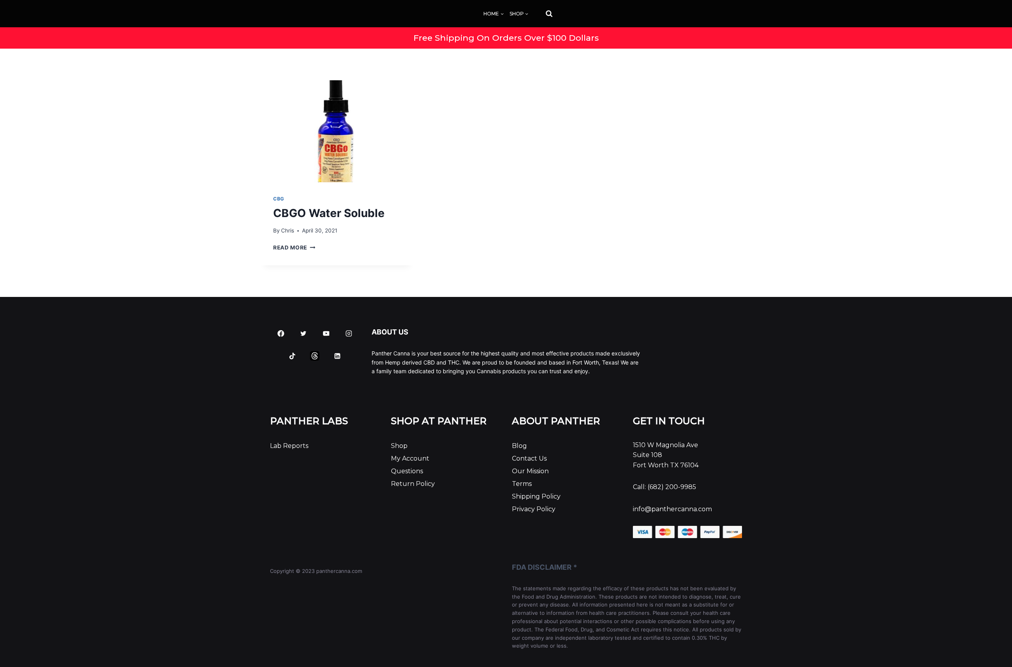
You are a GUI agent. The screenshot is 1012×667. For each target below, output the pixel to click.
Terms (522, 483)
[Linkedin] (337, 356)
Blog (519, 446)
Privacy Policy (533, 509)
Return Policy (413, 483)
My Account (410, 458)
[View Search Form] (542, 13)
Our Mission (530, 471)
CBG (278, 199)
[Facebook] (281, 333)
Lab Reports (289, 446)
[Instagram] (348, 333)
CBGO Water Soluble (329, 213)
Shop (399, 446)
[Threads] (315, 356)
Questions (407, 471)
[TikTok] (292, 356)
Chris (287, 230)
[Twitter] (303, 333)
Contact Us (529, 458)
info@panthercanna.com (672, 509)
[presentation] (337, 131)
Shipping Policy (536, 496)
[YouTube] (326, 333)
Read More (294, 247)
